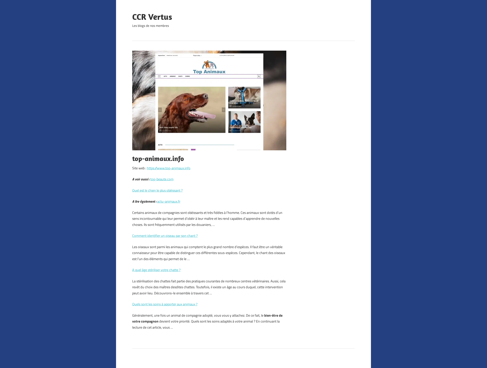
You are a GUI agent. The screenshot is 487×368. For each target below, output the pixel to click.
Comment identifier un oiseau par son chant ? (165, 235)
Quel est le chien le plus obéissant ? (157, 190)
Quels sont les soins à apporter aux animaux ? (164, 304)
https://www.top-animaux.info (168, 168)
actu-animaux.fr (168, 201)
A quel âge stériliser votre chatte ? (156, 269)
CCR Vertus (152, 17)
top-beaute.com (161, 179)
